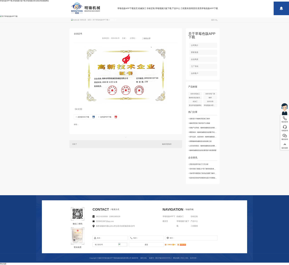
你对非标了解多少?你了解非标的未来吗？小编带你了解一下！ (203, 169)
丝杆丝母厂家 (210, 94)
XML (187, 258)
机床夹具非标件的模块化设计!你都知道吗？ (203, 178)
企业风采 (194, 59)
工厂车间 (194, 66)
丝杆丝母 (210, 101)
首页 (89, 20)
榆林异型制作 (167, 144)
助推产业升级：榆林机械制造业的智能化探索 (203, 128)
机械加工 (142, 8)
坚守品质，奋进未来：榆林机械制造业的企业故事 (203, 137)
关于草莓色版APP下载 (100, 20)
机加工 (195, 101)
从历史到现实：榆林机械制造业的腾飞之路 (203, 146)
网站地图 (176, 258)
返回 (213, 20)
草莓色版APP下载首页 (127, 8)
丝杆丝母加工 (195, 94)
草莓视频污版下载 (163, 8)
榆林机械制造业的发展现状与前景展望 (202, 150)
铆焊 (210, 98)
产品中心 (176, 8)
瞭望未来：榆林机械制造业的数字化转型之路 (203, 132)
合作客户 (194, 73)
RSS (182, 258)
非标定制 (151, 8)
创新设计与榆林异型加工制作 (199, 119)
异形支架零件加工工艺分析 (198, 164)
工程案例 (185, 8)
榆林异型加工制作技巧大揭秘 (199, 123)
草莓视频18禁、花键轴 (210, 105)
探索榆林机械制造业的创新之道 (200, 141)
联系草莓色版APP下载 (208, 8)
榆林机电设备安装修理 (195, 98)
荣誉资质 (113, 20)
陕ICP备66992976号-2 (163, 258)
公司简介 (194, 45)
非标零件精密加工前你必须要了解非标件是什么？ (203, 173)
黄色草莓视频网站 (195, 105)
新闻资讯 (193, 8)
